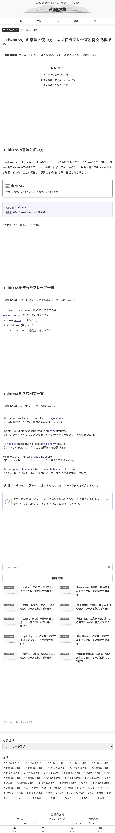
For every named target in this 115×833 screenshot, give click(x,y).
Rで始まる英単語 (30, 29)
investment (24, 310)
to (15, 444)
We (4, 444)
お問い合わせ (95, 818)
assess (6, 315)
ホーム (20, 818)
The (4, 418)
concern (61, 418)
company (13, 469)
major (52, 418)
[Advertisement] (57, 115)
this (46, 444)
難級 (15, 211)
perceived (8, 330)
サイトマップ (29, 823)
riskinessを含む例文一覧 (55, 84)
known (26, 469)
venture (47, 431)
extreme (39, 456)
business (58, 469)
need (10, 444)
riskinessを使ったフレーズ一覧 (59, 79)
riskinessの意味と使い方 (55, 74)
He (4, 456)
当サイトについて (57, 818)
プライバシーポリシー (85, 823)
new (52, 444)
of (15, 310)
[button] (109, 567)
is (21, 469)
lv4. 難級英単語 (12, 29)
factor (17, 320)
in (51, 469)
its (36, 469)
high (5, 325)
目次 (53, 67)
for (33, 469)
